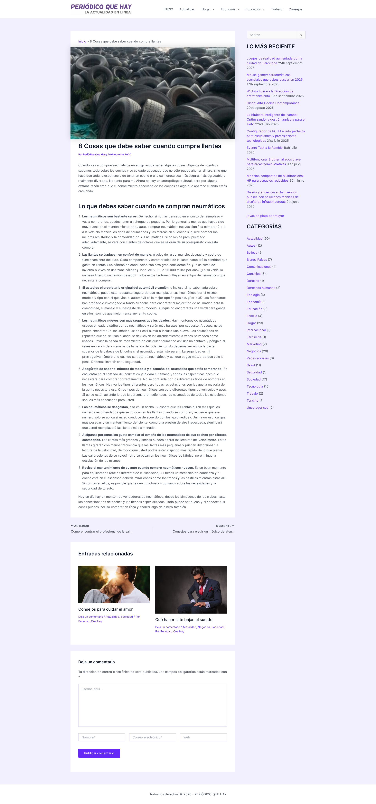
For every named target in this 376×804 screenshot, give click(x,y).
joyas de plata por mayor (265, 216)
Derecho (253, 281)
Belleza (252, 252)
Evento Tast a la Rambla (265, 148)
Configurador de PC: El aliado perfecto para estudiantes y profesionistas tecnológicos (276, 135)
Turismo (252, 400)
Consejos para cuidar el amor (105, 609)
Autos (251, 245)
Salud (251, 365)
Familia (252, 316)
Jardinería (254, 337)
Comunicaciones (259, 267)
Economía (228, 9)
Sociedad (127, 616)
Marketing (254, 344)
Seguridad (254, 372)
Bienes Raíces (257, 259)
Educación (253, 9)
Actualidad (187, 9)
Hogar (206, 9)
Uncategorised (257, 407)
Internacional (256, 330)
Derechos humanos (261, 288)
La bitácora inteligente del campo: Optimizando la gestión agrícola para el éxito (276, 119)
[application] (213, 9)
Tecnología (255, 386)
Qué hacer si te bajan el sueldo (183, 619)
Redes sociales (258, 358)
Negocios (204, 627)
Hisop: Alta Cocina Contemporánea (273, 103)
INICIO (168, 9)
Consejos (295, 9)
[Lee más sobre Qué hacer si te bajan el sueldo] (191, 589)
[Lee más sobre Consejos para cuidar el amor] (114, 584)
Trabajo (276, 9)
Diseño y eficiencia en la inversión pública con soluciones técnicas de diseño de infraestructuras (273, 197)
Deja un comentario (90, 616)
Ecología (253, 295)
